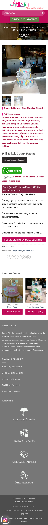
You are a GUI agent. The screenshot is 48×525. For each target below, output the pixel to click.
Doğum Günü (28, 251)
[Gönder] (42, 13)
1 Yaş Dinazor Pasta (35, 307)
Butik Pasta (26, 27)
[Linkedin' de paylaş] (28, 257)
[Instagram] (5, 520)
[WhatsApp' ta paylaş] (4, 257)
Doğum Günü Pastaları (23, 507)
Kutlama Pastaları (13, 511)
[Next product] (21, 35)
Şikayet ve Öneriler (11, 379)
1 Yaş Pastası (28, 30)
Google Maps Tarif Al (24, 502)
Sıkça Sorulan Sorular (12, 373)
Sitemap (24, 514)
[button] (3, 5)
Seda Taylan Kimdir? (12, 367)
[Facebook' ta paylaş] (9, 257)
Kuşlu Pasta (12, 307)
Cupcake (29, 511)
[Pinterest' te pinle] (23, 257)
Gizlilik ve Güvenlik (11, 385)
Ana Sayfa (10, 27)
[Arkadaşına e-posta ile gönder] (19, 257)
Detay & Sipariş (12, 312)
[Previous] (6, 70)
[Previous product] (26, 35)
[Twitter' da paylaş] (14, 257)
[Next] (41, 70)
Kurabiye (39, 511)
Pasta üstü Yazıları (11, 391)
